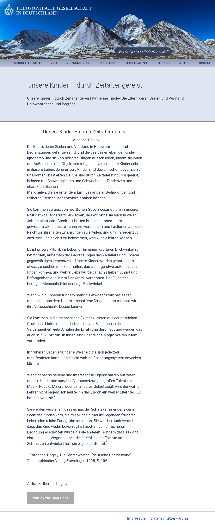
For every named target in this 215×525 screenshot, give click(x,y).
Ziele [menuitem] (54, 62)
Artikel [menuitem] (184, 62)
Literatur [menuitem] (163, 62)
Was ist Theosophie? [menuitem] (28, 62)
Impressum (136, 518)
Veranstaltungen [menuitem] (79, 62)
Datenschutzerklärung (169, 518)
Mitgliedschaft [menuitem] (136, 62)
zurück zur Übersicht (50, 498)
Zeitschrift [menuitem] (108, 62)
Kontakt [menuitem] (204, 62)
